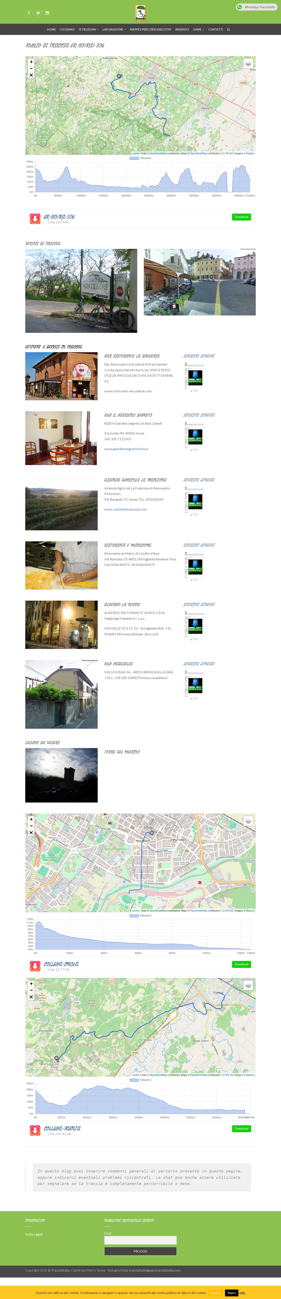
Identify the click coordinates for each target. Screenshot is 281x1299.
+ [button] (31, 62)
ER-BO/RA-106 (59, 217)
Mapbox (250, 153)
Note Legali (34, 1234)
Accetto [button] (215, 1293)
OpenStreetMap (158, 153)
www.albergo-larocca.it (141, 634)
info (242, 1292)
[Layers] (248, 63)
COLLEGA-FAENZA (62, 1128)
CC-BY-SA (227, 153)
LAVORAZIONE (113, 29)
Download (241, 217)
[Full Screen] (31, 75)
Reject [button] (232, 1293)
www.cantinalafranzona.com (125, 509)
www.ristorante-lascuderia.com (128, 391)
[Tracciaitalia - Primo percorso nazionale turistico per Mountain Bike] (141, 12)
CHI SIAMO (67, 29)
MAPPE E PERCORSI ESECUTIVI (150, 29)
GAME (197, 29)
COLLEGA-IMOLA (61, 964)
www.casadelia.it (155, 678)
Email (107, 1233)
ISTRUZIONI (87, 29)
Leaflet (135, 153)
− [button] (31, 68)
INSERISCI (182, 29)
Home (51, 29)
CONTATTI (215, 29)
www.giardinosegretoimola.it (126, 449)
